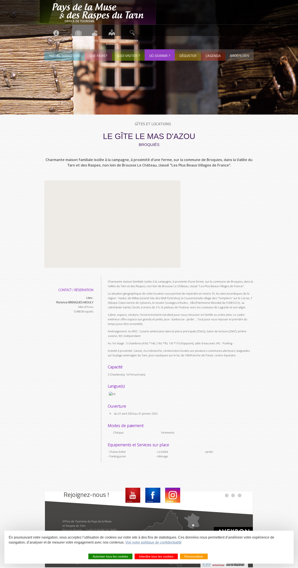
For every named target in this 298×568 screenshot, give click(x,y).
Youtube (132, 495)
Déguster (187, 55)
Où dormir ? (159, 55)
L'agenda (213, 55)
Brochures (239, 55)
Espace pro (78, 41)
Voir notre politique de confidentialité (153, 542)
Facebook (152, 495)
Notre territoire (64, 55)
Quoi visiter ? (128, 55)
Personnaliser (193, 556)
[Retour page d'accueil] (100, 12)
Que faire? (98, 55)
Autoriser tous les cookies (110, 556)
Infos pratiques (56, 41)
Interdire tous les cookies (156, 556)
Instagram (172, 495)
